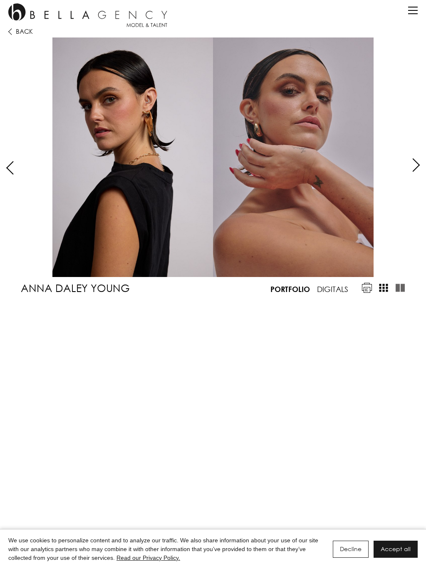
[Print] (367, 288)
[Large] (400, 288)
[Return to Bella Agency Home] (87, 15)
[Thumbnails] (384, 288)
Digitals (332, 289)
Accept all (396, 549)
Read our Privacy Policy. (148, 557)
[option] (213, 157)
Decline (351, 549)
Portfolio (290, 289)
